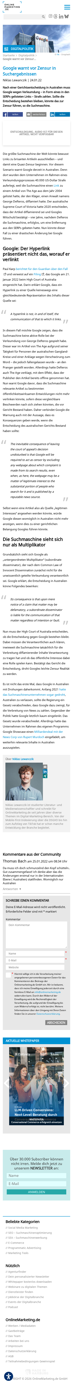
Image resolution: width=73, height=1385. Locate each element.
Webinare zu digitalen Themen (27, 1287)
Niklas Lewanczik (23, 759)
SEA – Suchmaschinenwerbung (27, 1237)
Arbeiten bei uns (18, 1341)
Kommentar (13, 919)
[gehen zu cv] (45, 776)
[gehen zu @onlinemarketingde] (55, 17)
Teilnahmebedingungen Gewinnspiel (31, 1361)
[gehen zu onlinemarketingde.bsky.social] (66, 17)
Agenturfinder (17, 1271)
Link (56, 185)
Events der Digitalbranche (24, 1302)
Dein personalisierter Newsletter (28, 1276)
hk (58, 54)
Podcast (13, 1307)
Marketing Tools (18, 1253)
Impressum (15, 1346)
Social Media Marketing (23, 1227)
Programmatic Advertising (24, 1248)
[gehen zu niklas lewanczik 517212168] (45, 771)
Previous (8, 1083)
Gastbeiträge (16, 1331)
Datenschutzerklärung (48, 1013)
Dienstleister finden (20, 1292)
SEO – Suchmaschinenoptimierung (30, 1233)
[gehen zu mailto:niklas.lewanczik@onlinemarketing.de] (45, 767)
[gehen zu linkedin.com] (61, 17)
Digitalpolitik (26, 55)
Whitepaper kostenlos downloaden (30, 1281)
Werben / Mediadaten (22, 1326)
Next (64, 1083)
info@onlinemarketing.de (48, 992)
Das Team (14, 1336)
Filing (37, 274)
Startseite (9, 55)
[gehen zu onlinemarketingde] (50, 16)
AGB (10, 1356)
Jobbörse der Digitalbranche (26, 1297)
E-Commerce (16, 1243)
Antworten (10, 889)
